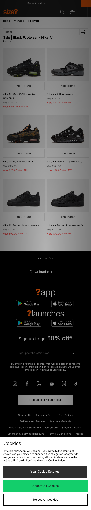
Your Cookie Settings (44, 471)
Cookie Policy (56, 460)
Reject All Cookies (45, 499)
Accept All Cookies (45, 485)
